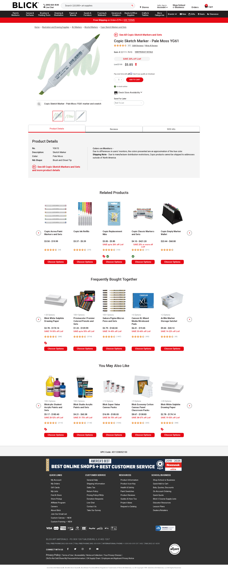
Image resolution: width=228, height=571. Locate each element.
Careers (54, 506)
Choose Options (56, 262)
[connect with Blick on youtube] (97, 550)
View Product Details (144, 52)
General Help (92, 480)
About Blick (56, 510)
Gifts (193, 14)
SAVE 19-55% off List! (53, 331)
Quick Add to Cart (160, 483)
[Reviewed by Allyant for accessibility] (175, 549)
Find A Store (56, 495)
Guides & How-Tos (129, 499)
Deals (202, 14)
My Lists (54, 491)
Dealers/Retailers (160, 510)
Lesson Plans (159, 506)
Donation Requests (95, 499)
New (184, 14)
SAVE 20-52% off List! (53, 418)
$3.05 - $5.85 (109, 241)
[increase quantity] (122, 80)
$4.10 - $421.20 (139, 241)
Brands (171, 14)
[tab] (56, 129)
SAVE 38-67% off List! (141, 418)
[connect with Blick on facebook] (67, 550)
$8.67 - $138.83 (139, 414)
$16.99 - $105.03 (111, 414)
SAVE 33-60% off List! (141, 331)
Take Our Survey (94, 510)
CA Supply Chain (93, 558)
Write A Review (151, 46)
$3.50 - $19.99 (51, 241)
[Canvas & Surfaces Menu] (30, 17)
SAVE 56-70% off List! (112, 418)
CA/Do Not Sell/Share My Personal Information (65, 558)
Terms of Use (67, 555)
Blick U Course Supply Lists (164, 499)
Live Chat (91, 502)
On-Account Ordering (162, 491)
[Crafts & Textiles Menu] (145, 17)
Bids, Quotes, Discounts (163, 487)
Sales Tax (91, 487)
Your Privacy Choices (112, 555)
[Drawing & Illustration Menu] (58, 17)
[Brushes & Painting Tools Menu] (44, 17)
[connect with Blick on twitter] (75, 550)
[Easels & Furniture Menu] (87, 17)
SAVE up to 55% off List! (83, 331)
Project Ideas (126, 502)
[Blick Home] (26, 5)
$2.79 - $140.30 (110, 328)
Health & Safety (127, 487)
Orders (195, 7)
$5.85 (129, 64)
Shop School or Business (164, 480)
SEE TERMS (129, 20)
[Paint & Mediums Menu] (15, 17)
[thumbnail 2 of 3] (69, 116)
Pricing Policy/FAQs (95, 495)
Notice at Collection (94, 555)
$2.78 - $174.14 (51, 328)
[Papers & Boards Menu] (73, 17)
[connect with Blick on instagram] (82, 550)
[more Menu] (159, 17)
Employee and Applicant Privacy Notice (118, 558)
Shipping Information (96, 483)
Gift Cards (55, 487)
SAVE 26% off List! (132, 59)
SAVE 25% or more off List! (143, 245)
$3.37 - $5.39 (79, 241)
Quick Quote (158, 495)
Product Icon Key (128, 483)
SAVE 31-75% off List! (82, 418)
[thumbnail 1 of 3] (58, 116)
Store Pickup (56, 499)
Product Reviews (128, 495)
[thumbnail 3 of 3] (81, 116)
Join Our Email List (59, 514)
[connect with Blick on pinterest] (90, 550)
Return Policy (92, 491)
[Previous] (38, 233)
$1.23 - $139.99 (80, 328)
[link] (49, 7)
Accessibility (80, 555)
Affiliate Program (58, 502)
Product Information (129, 480)
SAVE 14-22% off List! (170, 331)
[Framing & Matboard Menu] (102, 17)
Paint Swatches (127, 491)
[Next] (189, 233)
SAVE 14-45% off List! (112, 331)
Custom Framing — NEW (61, 521)
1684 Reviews (137, 46)
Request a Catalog (128, 506)
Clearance (214, 14)
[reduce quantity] (116, 80)
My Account (56, 480)
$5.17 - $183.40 (51, 414)
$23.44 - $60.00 (168, 241)
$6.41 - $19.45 (138, 328)
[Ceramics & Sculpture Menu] (116, 17)
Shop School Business (179, 6)
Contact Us (91, 506)
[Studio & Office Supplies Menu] (131, 17)
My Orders (55, 483)
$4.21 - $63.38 (80, 414)
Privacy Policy (53, 555)
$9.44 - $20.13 (167, 328)
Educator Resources (162, 502)
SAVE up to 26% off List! (113, 244)
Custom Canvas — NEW (61, 518)
